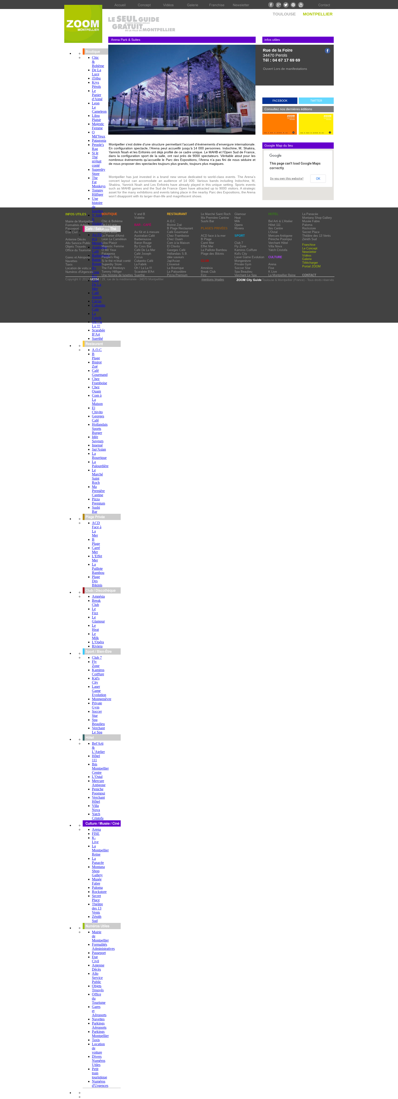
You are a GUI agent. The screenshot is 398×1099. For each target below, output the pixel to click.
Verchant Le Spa (98, 730)
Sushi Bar (96, 509)
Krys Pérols (96, 84)
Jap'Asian (99, 449)
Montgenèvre (101, 699)
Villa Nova (96, 808)
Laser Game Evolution (99, 691)
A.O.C (97, 350)
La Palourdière (100, 464)
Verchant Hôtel (98, 799)
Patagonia (99, 140)
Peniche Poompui (98, 791)
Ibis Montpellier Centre (100, 768)
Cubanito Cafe (98, 307)
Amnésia (98, 596)
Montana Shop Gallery (98, 871)
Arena (96, 829)
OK (318, 178)
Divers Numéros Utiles (98, 1061)
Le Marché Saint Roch (97, 476)
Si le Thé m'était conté (96, 159)
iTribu (96, 78)
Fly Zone (96, 664)
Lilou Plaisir (96, 118)
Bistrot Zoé (97, 364)
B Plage (96, 356)
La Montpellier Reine (100, 850)
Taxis (96, 1040)
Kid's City (96, 680)
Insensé (97, 445)
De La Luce (96, 72)
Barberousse (101, 255)
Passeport (99, 953)
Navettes (98, 1019)
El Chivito (97, 410)
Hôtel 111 (96, 758)
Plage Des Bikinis (97, 581)
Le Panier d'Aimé (97, 95)
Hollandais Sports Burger (100, 428)
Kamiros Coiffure (98, 672)
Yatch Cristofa (97, 816)
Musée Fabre (97, 881)
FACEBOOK (279, 100)
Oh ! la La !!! (97, 324)
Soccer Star (97, 713)
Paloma (97, 887)
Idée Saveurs (97, 439)
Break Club (96, 603)
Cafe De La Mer (96, 284)
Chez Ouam (96, 389)
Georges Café (98, 418)
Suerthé (97, 338)
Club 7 (97, 657)
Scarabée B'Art (98, 332)
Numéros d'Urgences (100, 1083)
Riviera (97, 646)
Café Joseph (97, 295)
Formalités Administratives (103, 946)
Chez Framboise (99, 381)
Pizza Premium (98, 501)
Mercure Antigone (98, 783)
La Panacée (98, 861)
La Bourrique (99, 456)
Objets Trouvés (98, 988)
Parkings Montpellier (100, 1034)
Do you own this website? (287, 178)
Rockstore (99, 892)
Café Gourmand (100, 373)
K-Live (95, 840)
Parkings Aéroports (99, 1025)
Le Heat (95, 627)
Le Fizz (95, 611)
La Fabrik (96, 316)
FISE (96, 834)
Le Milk (95, 636)
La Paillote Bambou (98, 568)
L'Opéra (98, 642)
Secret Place (96, 898)
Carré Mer (96, 550)
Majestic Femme (98, 126)
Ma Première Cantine (98, 491)
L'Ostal (97, 777)
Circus (96, 301)
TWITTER (316, 100)
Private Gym (97, 705)
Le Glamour (98, 619)
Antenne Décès (98, 967)
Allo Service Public (97, 978)
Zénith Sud (96, 919)
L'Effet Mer (97, 558)
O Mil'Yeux (98, 134)
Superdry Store (98, 172)
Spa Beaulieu (98, 722)
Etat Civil (95, 959)
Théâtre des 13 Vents (97, 908)
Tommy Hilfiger (97, 192)
